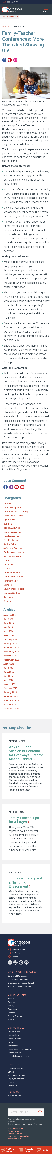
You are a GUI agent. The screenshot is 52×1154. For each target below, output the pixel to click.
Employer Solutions (12, 572)
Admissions (13, 1046)
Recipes (7, 503)
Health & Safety (14, 1039)
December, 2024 (11, 696)
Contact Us (12, 1086)
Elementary (12, 1009)
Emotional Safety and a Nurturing (25, 882)
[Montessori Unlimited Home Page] (19, 942)
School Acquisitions (16, 1075)
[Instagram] (11, 487)
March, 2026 (9, 635)
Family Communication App (19, 1049)
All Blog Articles (14, 1096)
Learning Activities (12, 532)
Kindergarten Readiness (15, 552)
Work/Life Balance (12, 556)
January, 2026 (10, 643)
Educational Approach (13, 589)
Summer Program (15, 1016)
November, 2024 (11, 700)
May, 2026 (8, 627)
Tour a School (13, 1035)
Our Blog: (7, 26)
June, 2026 (8, 623)
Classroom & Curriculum (18, 979)
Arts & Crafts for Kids (13, 577)
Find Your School (8, 17)
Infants (11, 999)
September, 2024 (11, 708)
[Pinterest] (10, 60)
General (7, 568)
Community (8, 597)
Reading (7, 601)
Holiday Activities (11, 528)
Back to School (10, 544)
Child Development (12, 507)
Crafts (6, 560)
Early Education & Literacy (15, 511)
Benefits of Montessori (17, 976)
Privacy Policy (13, 1131)
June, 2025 (8, 672)
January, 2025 (10, 692)
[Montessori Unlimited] (11, 9)
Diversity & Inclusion (16, 1068)
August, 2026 (9, 615)
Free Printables (10, 540)
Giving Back (13, 1082)
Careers (11, 1072)
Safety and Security (12, 548)
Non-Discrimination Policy (18, 1136)
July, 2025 (8, 668)
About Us (14, 1064)
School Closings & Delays (18, 1056)
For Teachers (9, 564)
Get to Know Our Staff (13, 516)
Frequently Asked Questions (19, 986)
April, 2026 (8, 631)
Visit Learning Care (15, 1128)
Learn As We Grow (12, 593)
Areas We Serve (14, 1139)
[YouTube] (22, 487)
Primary (11, 1006)
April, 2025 (8, 680)
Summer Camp (10, 581)
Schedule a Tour (18, 949)
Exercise (7, 585)
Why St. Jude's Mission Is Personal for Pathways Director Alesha (26, 753)
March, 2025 (9, 684)
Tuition (10, 1042)
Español (15, 957)
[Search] (40, 1112)
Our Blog (14, 1092)
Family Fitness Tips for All (24, 820)
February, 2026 (10, 639)
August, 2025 (9, 664)
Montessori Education (23, 972)
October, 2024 (9, 704)
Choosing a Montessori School (21, 983)
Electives (11, 1012)
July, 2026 (8, 619)
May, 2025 (8, 676)
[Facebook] (4, 60)
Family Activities (11, 536)
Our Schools (16, 1028)
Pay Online (16, 953)
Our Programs (17, 995)
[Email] (15, 60)
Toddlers (11, 1002)
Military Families (14, 1053)
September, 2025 (11, 660)
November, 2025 (11, 652)
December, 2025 (11, 647)
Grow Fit (11, 1019)
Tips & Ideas (9, 520)
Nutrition (7, 524)
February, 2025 (10, 688)
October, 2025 (9, 656)
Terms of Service (15, 1134)
